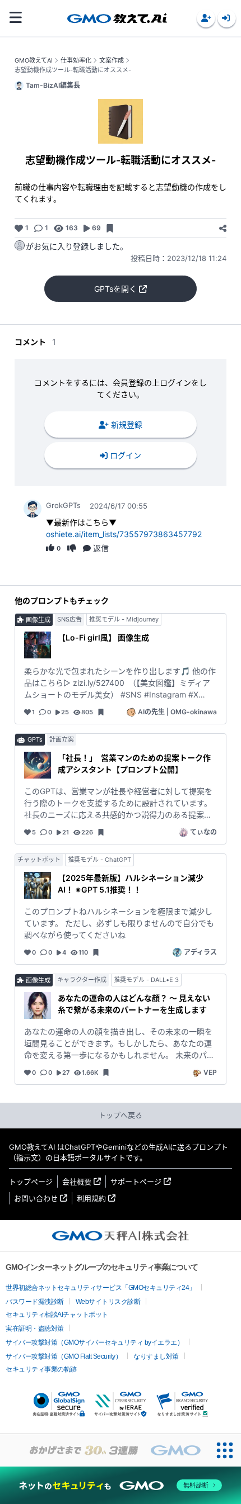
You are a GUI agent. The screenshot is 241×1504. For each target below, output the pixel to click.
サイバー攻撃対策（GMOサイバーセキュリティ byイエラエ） (94, 1342)
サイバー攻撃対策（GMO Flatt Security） (64, 1356)
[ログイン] (226, 18)
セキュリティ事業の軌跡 (41, 1369)
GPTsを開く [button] (115, 288)
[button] (206, 18)
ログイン (125, 455)
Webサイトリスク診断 (108, 1302)
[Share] (222, 228)
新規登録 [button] (126, 424)
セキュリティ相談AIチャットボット (57, 1314)
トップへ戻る (120, 1115)
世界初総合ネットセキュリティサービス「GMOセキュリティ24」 (101, 1288)
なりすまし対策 (156, 1356)
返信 (101, 548)
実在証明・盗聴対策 (35, 1328)
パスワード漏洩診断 (35, 1302)
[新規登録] (206, 18)
